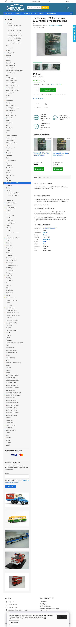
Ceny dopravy (44, 604)
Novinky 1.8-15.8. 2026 (14, 28)
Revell (8, 333)
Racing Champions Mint (12, 330)
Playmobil (9, 305)
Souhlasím (61, 617)
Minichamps (9, 263)
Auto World (9, 118)
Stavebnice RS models (12, 413)
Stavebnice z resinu (11, 408)
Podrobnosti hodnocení (55, 25)
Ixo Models (9, 210)
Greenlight (9, 185)
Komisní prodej (10, 73)
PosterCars (9, 318)
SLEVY (7, 46)
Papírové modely (11, 298)
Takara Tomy (9, 420)
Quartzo (8, 328)
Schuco (8, 355)
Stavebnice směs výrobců (13, 393)
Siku (7, 360)
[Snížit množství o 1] (39, 91)
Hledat (45, 7)
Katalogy (8, 61)
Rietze (8, 338)
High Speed (9, 200)
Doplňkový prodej (11, 78)
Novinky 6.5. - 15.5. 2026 (14, 43)
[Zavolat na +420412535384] (8, 1)
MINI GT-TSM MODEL (11, 260)
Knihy (7, 58)
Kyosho (8, 230)
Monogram (9, 273)
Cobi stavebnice (10, 138)
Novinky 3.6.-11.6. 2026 (14, 40)
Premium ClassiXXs (11, 323)
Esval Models (9, 168)
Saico (7, 345)
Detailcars (9, 155)
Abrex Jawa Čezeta (11, 80)
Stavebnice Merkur (11, 400)
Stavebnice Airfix (11, 383)
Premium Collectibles (12, 320)
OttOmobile (9, 293)
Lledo (7, 235)
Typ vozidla (9, 48)
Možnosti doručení (56, 84)
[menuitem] (8, 13)
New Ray (8, 278)
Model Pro (9, 250)
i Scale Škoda (10, 215)
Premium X (9, 325)
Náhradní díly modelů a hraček (14, 70)
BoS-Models (9, 128)
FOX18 (8, 173)
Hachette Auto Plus (13, 193)
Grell (44, 242)
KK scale (8, 228)
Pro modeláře (10, 68)
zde (45, 618)
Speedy (8, 370)
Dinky (7, 158)
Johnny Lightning (10, 223)
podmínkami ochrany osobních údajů (17, 481)
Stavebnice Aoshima (12, 385)
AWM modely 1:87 (11, 115)
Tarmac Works (10, 423)
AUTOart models (10, 105)
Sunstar (8, 418)
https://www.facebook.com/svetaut (18, 610)
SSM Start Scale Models (12, 380)
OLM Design (9, 290)
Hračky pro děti (10, 53)
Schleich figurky (10, 358)
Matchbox (9, 245)
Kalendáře (9, 55)
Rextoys (8, 335)
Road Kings (9, 340)
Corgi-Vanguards (10, 148)
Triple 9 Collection (11, 425)
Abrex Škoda (9, 88)
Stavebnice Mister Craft (12, 403)
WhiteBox (8, 438)
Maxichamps (9, 253)
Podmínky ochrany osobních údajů (49, 609)
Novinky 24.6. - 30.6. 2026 (15, 36)
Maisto (8, 240)
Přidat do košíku (49, 90)
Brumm (8, 130)
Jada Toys (9, 218)
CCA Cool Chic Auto (11, 143)
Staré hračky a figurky (12, 375)
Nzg (7, 288)
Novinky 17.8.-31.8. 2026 (14, 26)
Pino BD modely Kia (11, 310)
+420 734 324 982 (12, 607)
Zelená (45, 235)
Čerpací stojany (10, 63)
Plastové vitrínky (10, 65)
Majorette (9, 243)
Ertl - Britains (9, 165)
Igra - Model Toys (11, 208)
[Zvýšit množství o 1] (39, 89)
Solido (8, 373)
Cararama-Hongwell (11, 135)
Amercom (9, 98)
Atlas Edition (9, 100)
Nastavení (14, 623)
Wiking (8, 440)
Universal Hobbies (11, 430)
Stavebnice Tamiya (11, 410)
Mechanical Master (11, 258)
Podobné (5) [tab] (42, 177)
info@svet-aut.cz (13, 602)
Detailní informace (38, 98)
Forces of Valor (10, 175)
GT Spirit (8, 180)
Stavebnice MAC (10, 398)
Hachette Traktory (13, 195)
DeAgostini (9, 153)
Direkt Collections (11, 160)
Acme (7, 95)
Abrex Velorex (10, 93)
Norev (8, 283)
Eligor (7, 163)
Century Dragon (10, 140)
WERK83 (8, 443)
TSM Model (9, 428)
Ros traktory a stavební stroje (14, 343)
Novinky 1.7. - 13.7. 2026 (14, 33)
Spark (7, 365)
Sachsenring (47, 239)
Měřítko (8, 51)
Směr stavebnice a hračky (13, 363)
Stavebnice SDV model (12, 405)
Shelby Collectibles (11, 353)
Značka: (40, 27)
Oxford (8, 295)
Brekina (8, 133)
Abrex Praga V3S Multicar (13, 85)
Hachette (8, 190)
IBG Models (9, 205)
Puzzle (8, 303)
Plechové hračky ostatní (13, 315)
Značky (8, 445)
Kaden (8, 225)
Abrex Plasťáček (10, 83)
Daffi (7, 150)
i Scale (8, 213)
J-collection (9, 220)
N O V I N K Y (9, 23)
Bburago (8, 120)
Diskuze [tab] (49, 177)
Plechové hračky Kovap (12, 313)
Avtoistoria (9, 113)
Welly (7, 435)
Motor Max (9, 275)
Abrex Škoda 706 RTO (12, 90)
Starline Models (10, 378)
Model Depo (9, 268)
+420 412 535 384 (12, 605)
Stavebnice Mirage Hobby (13, 395)
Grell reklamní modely (12, 183)
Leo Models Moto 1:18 (12, 233)
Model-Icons (9, 255)
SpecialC (8, 368)
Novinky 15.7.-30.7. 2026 (14, 30)
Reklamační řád (44, 611)
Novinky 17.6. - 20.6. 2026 (15, 38)
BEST (7, 125)
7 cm (44, 244)
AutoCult (8, 103)
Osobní (45, 233)
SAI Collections (10, 348)
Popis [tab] (35, 177)
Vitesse (8, 433)
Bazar (7, 76)
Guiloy (8, 188)
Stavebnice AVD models (12, 388)
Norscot (8, 285)
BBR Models (9, 123)
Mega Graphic (10, 248)
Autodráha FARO (10, 110)
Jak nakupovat (36, 1)
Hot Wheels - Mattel (11, 203)
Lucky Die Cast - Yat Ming (13, 238)
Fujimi (7, 178)
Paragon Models (10, 308)
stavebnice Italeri (11, 390)
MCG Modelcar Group (12, 265)
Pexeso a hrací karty (11, 300)
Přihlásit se (11, 486)
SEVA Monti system (11, 350)
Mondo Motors (10, 270)
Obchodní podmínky (45, 606)
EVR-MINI (8, 170)
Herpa (8, 198)
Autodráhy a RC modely (12, 108)
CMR (7, 145)
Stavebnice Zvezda (11, 415)
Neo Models (9, 280)
